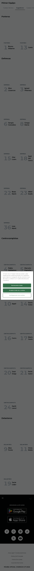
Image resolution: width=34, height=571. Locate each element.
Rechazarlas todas (17, 285)
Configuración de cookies (17, 295)
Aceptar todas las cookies (17, 290)
